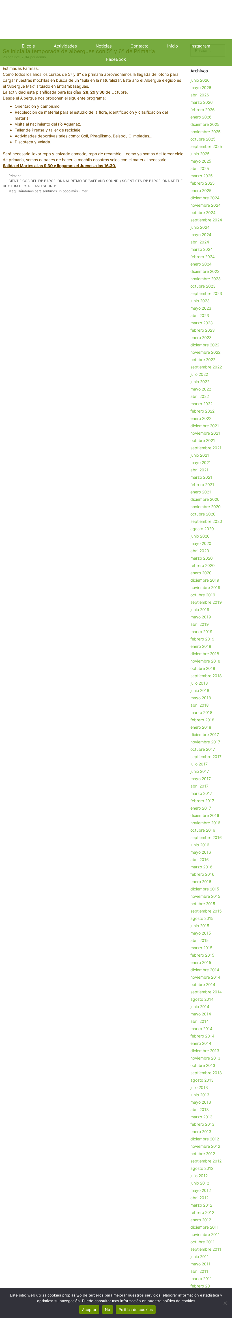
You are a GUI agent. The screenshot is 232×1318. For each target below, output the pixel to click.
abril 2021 (199, 469)
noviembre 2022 (205, 352)
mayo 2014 (200, 1013)
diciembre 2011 (204, 1227)
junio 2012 (199, 1183)
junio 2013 (199, 1094)
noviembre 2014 (205, 977)
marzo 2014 (201, 1028)
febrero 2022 (202, 411)
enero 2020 (201, 572)
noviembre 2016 (205, 822)
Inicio (172, 46)
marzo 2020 (201, 558)
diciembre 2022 (204, 344)
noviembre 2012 (205, 1146)
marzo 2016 (201, 866)
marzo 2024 (201, 249)
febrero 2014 (202, 1036)
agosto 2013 (202, 1080)
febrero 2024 (202, 256)
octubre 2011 (202, 1241)
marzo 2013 (201, 1116)
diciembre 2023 (205, 271)
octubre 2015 (202, 903)
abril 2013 (199, 1109)
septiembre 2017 (206, 756)
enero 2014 (200, 1043)
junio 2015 (199, 925)
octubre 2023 (203, 286)
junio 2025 (200, 153)
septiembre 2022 (206, 366)
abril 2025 (199, 168)
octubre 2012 (202, 1153)
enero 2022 (200, 418)
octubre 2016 (202, 830)
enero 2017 (200, 808)
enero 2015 (200, 962)
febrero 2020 (202, 565)
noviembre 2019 (205, 587)
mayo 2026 (200, 87)
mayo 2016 (200, 852)
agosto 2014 (202, 999)
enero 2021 (200, 491)
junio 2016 (199, 844)
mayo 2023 (200, 308)
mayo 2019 (200, 616)
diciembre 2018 (204, 653)
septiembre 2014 (206, 991)
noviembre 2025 (205, 131)
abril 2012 (199, 1197)
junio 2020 (200, 536)
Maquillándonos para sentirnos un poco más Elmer (47, 191)
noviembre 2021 (205, 433)
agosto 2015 (202, 918)
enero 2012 (200, 1219)
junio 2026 (200, 80)
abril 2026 (199, 94)
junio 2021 (199, 455)
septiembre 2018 (206, 675)
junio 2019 (199, 609)
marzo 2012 (201, 1205)
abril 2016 (199, 859)
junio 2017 (199, 771)
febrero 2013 (202, 1124)
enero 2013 (200, 1131)
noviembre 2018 (205, 661)
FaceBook (116, 59)
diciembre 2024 (205, 197)
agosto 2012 (201, 1168)
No (107, 1309)
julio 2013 (199, 1087)
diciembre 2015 (204, 888)
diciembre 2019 (204, 580)
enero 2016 (200, 881)
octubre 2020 (203, 514)
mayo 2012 (200, 1190)
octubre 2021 (202, 440)
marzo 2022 (201, 403)
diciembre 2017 (204, 734)
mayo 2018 (200, 697)
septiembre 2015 (206, 911)
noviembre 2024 (205, 205)
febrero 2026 (202, 109)
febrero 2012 (202, 1212)
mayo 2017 (200, 778)
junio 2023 (200, 300)
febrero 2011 (202, 1286)
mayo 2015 (200, 933)
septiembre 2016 (206, 837)
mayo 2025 (200, 161)
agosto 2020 (202, 528)
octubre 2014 (202, 984)
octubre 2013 (202, 1065)
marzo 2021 (201, 477)
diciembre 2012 (204, 1138)
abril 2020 (199, 550)
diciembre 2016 (204, 815)
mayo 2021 (200, 462)
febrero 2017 (202, 800)
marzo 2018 (201, 712)
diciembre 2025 (205, 124)
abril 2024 (199, 242)
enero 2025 (201, 190)
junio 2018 (199, 690)
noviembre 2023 (205, 278)
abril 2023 (199, 315)
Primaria (15, 176)
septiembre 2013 (206, 1072)
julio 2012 (199, 1175)
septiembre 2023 (206, 293)
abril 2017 (199, 786)
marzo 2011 (201, 1278)
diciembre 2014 (204, 969)
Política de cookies (136, 1309)
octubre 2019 (202, 594)
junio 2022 (199, 381)
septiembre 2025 (206, 146)
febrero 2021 (202, 484)
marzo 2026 (201, 102)
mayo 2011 (200, 1263)
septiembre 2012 (206, 1161)
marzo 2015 (201, 947)
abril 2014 (199, 1021)
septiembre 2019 (206, 602)
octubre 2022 (202, 359)
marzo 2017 (201, 793)
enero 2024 (201, 264)
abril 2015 (199, 940)
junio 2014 (199, 1006)
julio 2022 (199, 374)
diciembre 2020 (205, 499)
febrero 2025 (202, 183)
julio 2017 (199, 764)
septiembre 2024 (206, 219)
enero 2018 (200, 727)
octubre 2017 (202, 749)
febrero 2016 (202, 874)
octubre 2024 (203, 212)
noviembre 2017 (205, 741)
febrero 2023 (202, 330)
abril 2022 (199, 396)
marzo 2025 (201, 175)
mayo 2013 (200, 1102)
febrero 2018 (202, 719)
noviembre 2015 (205, 896)
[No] (225, 1303)
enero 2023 (201, 337)
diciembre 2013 (204, 1050)
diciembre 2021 (204, 425)
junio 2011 (199, 1256)
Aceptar (89, 1309)
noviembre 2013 (205, 1058)
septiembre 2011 (205, 1249)
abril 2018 (199, 705)
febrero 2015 (202, 955)
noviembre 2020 (205, 506)
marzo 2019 (201, 631)
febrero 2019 (202, 639)
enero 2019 (200, 646)
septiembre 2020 (206, 521)
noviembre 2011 (205, 1234)
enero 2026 (201, 117)
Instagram (200, 46)
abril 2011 (199, 1271)
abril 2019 (199, 624)
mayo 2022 (200, 389)
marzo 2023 (201, 322)
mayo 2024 (200, 234)
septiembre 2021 (206, 447)
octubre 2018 (202, 668)
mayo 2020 (200, 543)
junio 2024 (200, 227)
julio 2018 (199, 683)
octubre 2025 (203, 139)
